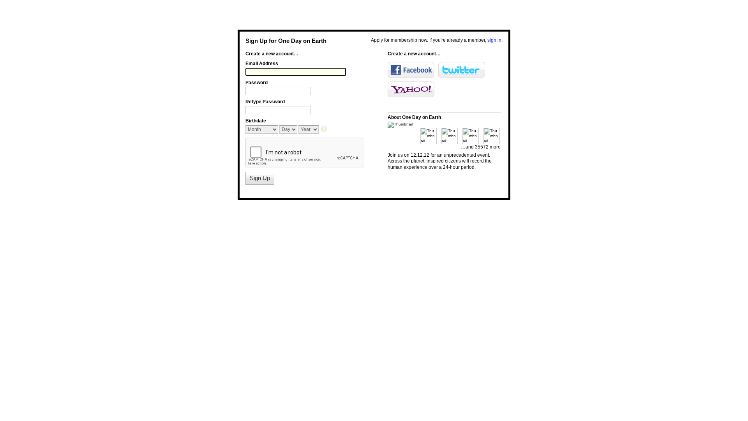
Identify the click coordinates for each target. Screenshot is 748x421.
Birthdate (255, 121)
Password (256, 82)
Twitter (461, 70)
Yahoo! (411, 89)
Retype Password (265, 101)
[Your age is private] (324, 129)
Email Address (261, 63)
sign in (494, 40)
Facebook (411, 70)
